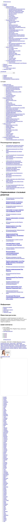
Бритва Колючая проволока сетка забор (10, 344)
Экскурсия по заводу (11, 68)
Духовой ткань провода (14, 44)
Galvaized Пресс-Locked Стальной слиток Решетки (14, 244)
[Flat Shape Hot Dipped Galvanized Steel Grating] (15, 248)
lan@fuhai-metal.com (8, 331)
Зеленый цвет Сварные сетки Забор (14, 146)
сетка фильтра (12, 61)
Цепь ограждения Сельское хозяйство (9, 348)
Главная (5, 4)
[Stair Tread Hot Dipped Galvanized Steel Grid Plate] (15, 293)
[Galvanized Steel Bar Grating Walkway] (15, 223)
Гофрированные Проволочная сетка (17, 27)
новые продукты (10, 6)
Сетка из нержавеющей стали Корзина (18, 63)
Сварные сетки (12, 22)
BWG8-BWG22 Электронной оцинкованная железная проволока (14, 164)
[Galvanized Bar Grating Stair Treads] (15, 231)
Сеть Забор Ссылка (13, 48)
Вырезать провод (13, 13)
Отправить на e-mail (5, 356)
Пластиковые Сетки (13, 33)
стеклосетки (11, 32)
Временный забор (13, 53)
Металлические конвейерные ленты (17, 43)
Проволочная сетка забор (14, 50)
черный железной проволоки (15, 10)
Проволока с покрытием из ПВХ (16, 11)
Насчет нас (5, 66)
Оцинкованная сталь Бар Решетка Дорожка (13, 226)
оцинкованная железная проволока (17, 8)
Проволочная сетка (10, 20)
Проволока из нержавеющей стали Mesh (18, 38)
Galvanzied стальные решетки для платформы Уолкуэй (15, 210)
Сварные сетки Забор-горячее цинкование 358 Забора (13, 170)
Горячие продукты (5, 343)
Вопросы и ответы (7, 65)
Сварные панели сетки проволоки (17, 36)
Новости (5, 64)
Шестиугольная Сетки (14, 21)
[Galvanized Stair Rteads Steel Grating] (15, 199)
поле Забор (11, 49)
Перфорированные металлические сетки (15, 113)
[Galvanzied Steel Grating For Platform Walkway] (15, 207)
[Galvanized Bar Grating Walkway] (15, 274)
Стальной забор (12, 58)
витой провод (12, 16)
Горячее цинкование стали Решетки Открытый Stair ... (14, 287)
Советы (23, 341)
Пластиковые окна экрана (15, 26)
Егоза (10, 23)
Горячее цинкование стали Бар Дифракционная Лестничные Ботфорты (15, 262)
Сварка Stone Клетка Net (14, 39)
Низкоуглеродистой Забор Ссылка (18, 346)
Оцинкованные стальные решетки (17, 34)
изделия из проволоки (11, 7)
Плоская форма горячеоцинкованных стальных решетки (12, 253)
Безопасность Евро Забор (14, 54)
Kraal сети (11, 37)
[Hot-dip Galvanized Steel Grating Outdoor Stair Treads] (15, 284)
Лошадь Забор (12, 59)
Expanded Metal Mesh (13, 31)
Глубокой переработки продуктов (14, 60)
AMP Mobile (19, 343)
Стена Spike (11, 55)
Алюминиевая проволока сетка (16, 29)
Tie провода (11, 15)
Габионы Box (12, 28)
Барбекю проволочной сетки (15, 45)
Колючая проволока (13, 24)
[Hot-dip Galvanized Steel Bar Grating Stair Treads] (15, 258)
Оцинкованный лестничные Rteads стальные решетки (14, 202)
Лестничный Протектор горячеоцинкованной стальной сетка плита (15, 297)
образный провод (13, 18)
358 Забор (11, 56)
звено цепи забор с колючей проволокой (13, 345)
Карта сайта (13, 343)
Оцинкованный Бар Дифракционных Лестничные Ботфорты (15, 235)
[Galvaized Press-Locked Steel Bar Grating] (15, 240)
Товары (5, 5)
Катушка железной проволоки (16, 12)
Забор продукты (9, 47)
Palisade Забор (12, 52)
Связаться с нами (7, 69)
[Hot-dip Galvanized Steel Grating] (15, 215)
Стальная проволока (13, 17)
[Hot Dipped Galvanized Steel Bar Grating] (15, 266)
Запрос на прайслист (5, 321)
